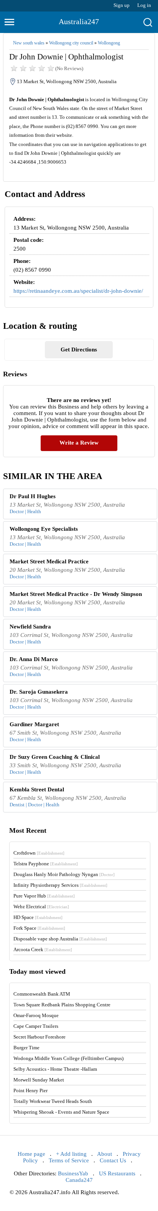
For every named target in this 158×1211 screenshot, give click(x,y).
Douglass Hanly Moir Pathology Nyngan (64, 874)
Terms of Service (69, 1160)
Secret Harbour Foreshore (39, 1037)
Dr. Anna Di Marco (34, 659)
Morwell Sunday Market (38, 1080)
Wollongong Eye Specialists (44, 529)
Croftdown (38, 853)
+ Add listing (71, 1154)
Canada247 (79, 1180)
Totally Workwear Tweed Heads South (52, 1101)
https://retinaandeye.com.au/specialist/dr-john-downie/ (78, 291)
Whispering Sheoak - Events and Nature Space (61, 1112)
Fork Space (39, 928)
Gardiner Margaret (34, 724)
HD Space (38, 917)
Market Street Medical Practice (49, 561)
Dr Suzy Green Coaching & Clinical (55, 757)
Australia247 (79, 21)
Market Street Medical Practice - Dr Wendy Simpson (76, 594)
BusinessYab (73, 1173)
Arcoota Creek (42, 949)
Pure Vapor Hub (44, 896)
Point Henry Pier (30, 1090)
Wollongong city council (71, 43)
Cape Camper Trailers (35, 1026)
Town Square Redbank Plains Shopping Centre (61, 1005)
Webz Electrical (41, 906)
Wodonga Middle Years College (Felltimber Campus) (68, 1058)
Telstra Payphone (45, 863)
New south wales (28, 43)
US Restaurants (117, 1173)
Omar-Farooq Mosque (36, 1015)
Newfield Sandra (30, 627)
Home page (31, 1154)
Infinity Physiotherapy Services (60, 885)
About (104, 1154)
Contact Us (113, 1160)
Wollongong (109, 43)
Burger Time (26, 1047)
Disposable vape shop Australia (60, 939)
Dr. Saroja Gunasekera (39, 692)
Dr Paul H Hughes (33, 496)
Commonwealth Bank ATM (41, 994)
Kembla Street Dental (37, 789)
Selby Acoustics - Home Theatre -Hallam (55, 1069)
